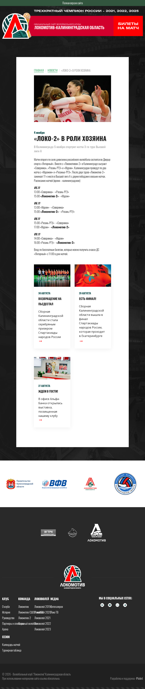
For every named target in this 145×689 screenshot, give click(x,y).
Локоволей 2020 (42, 612)
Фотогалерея (56, 607)
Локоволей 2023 (42, 629)
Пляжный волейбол (27, 623)
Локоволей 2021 (42, 618)
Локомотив (23, 607)
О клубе (6, 607)
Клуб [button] (5, 599)
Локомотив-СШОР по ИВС (31, 612)
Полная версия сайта (72, 3)
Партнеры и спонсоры (13, 623)
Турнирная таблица (11, 650)
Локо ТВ (54, 612)
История (6, 612)
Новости (52, 70)
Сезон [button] (6, 637)
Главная (39, 70)
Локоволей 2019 (42, 607)
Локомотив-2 (24, 618)
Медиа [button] (54, 599)
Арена (5, 629)
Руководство (8, 618)
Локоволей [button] (41, 599)
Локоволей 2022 (42, 623)
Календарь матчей (11, 645)
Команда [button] (24, 599)
